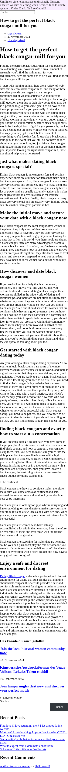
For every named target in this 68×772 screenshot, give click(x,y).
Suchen (4, 701)
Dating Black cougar (12, 576)
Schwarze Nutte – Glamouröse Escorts (23, 749)
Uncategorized (16, 40)
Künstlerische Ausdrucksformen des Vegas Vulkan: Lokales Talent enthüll (32, 669)
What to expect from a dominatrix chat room (26, 746)
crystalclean (15, 33)
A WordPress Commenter (15, 766)
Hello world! (42, 766)
